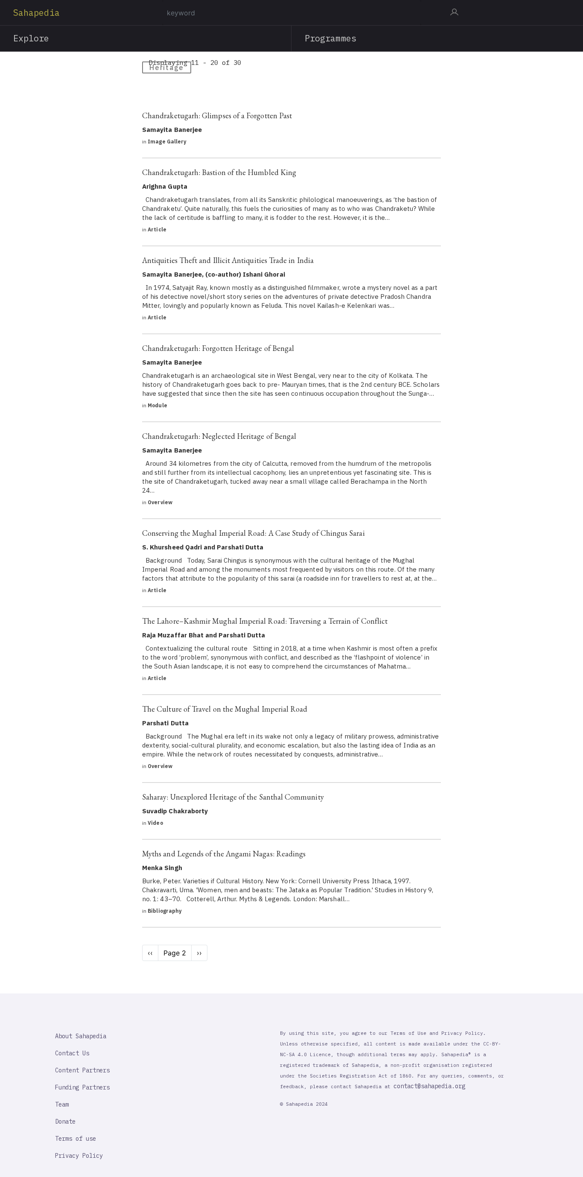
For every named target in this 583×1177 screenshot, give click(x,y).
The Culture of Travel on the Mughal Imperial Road (224, 709)
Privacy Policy (79, 1155)
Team (62, 1104)
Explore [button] (31, 38)
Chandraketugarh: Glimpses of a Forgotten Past (217, 115)
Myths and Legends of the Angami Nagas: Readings (224, 854)
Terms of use (75, 1138)
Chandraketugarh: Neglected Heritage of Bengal (219, 436)
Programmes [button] (330, 38)
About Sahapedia (80, 1036)
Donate (65, 1121)
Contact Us (72, 1053)
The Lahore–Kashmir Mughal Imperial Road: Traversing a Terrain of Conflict (265, 621)
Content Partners (82, 1070)
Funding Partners (82, 1087)
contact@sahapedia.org (429, 1086)
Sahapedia (36, 12)
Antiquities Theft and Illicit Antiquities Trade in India (228, 260)
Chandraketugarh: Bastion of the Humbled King (219, 172)
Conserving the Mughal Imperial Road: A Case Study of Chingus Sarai (253, 533)
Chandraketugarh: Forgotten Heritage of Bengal (218, 348)
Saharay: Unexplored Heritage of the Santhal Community (233, 797)
